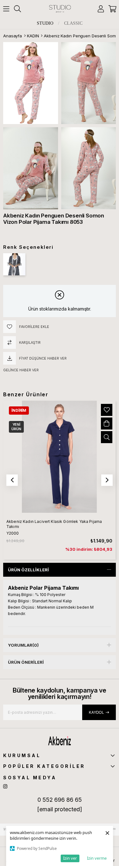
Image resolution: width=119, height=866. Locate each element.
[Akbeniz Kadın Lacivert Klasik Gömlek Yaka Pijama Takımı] (59, 457)
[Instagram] (5, 786)
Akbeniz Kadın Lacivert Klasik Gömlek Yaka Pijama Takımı (54, 524)
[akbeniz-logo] (59, 741)
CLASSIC (73, 23)
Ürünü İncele (106, 437)
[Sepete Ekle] (106, 423)
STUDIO (45, 23)
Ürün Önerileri (26, 662)
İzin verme (97, 858)
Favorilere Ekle (106, 410)
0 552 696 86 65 (59, 799)
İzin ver (70, 858)
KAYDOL (96, 712)
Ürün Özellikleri (28, 569)
